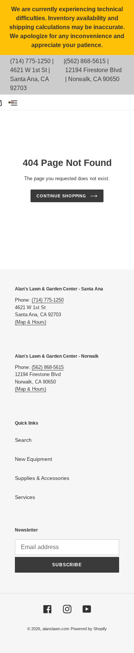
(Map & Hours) (30, 322)
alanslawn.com (55, 628)
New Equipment (33, 459)
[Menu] (14, 102)
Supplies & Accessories (42, 478)
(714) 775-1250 (30, 61)
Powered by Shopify (89, 628)
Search (23, 440)
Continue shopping (61, 196)
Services (25, 497)
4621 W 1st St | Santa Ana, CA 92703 (30, 79)
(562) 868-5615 (85, 61)
